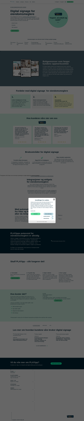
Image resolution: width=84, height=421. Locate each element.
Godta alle (35, 213)
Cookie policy (33, 210)
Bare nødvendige (48, 213)
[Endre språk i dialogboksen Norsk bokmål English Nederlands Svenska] (54, 199)
